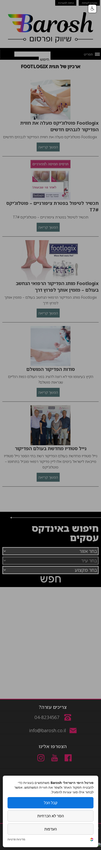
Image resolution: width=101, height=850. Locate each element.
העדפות (50, 829)
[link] (91, 840)
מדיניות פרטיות (16, 839)
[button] (92, 9)
